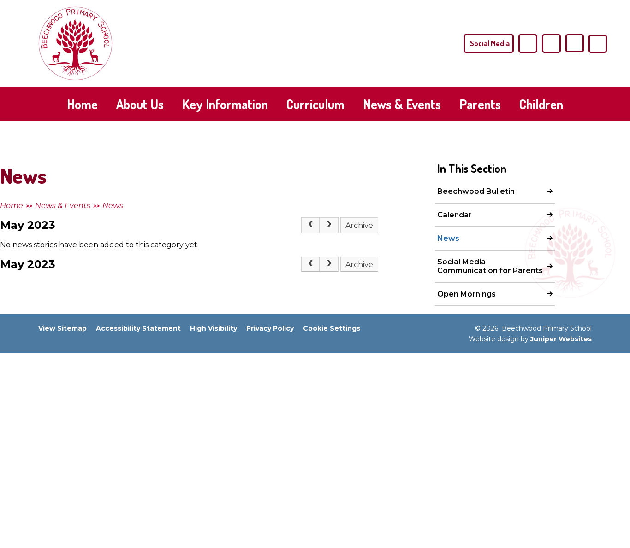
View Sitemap (62, 328)
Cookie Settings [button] (331, 328)
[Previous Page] (310, 225)
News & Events (62, 205)
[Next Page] (329, 225)
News (112, 205)
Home (11, 205)
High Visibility (213, 328)
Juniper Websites (561, 339)
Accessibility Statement (138, 328)
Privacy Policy (270, 328)
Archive (359, 225)
